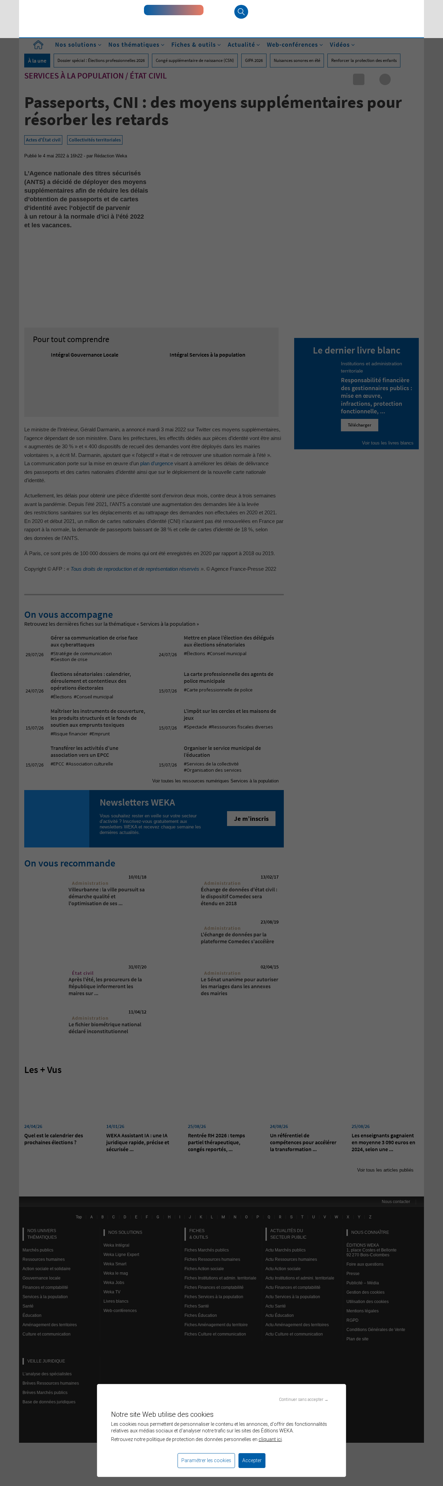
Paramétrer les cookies (206, 1460)
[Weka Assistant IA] (174, 10)
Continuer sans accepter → (303, 1399)
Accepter (252, 1460)
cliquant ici (270, 1439)
